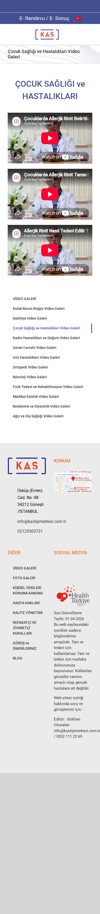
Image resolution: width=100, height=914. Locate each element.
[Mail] (90, 566)
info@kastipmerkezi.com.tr (31, 521)
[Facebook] (55, 566)
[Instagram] (62, 566)
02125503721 (30, 531)
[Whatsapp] (76, 566)
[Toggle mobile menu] (90, 32)
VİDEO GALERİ (24, 299)
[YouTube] (69, 566)
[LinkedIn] (83, 566)
